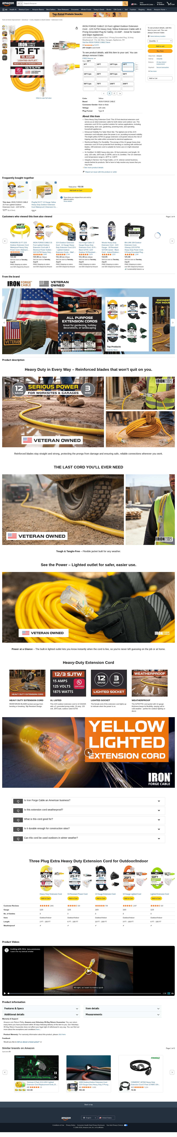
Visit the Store (112, 350)
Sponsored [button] (5, 1051)
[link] (44, 190)
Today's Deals (99, 9)
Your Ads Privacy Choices (114, 1125)
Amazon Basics (38, 9)
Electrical (25, 20)
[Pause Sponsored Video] (56, 1073)
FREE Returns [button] (88, 58)
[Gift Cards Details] (122, 9)
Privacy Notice (70, 1125)
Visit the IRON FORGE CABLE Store (96, 42)
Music (149, 9)
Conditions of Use (58, 1125)
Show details (68, 201)
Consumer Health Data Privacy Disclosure (91, 1125)
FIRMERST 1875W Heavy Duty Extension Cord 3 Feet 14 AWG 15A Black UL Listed (144, 1083)
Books (109, 9)
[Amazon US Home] (66, 1118)
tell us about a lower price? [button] (28, 1042)
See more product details (93, 167)
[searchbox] (73, 3)
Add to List (153, 78)
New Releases (63, 9)
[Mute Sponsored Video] (56, 1077)
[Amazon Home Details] (166, 9)
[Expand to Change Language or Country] (137, 4)
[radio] (4, 27)
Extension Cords (57, 20)
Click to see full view (43, 98)
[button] (4, 9)
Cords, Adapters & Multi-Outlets (40, 20)
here (37, 1029)
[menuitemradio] (168, 993)
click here (62, 1034)
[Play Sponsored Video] (88, 1068)
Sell (126, 9)
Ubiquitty (159, 59)
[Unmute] (172, 993)
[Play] (4, 993)
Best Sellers (50, 9)
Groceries (75, 9)
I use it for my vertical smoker (21, 951)
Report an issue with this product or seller (101, 172)
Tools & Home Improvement (11, 20)
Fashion (133, 9)
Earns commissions (33, 949)
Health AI (13, 9)
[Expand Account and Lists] (154, 4)
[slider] (84, 993)
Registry (141, 9)
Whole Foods (86, 9)
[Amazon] (8, 4)
